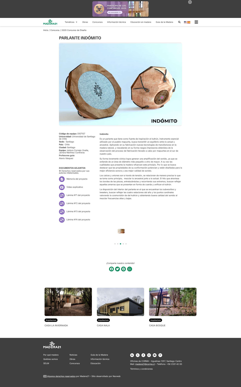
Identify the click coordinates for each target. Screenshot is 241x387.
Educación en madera (141, 22)
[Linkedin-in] (132, 355)
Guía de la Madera (164, 22)
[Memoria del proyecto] (62, 179)
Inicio (45, 30)
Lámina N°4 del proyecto (78, 219)
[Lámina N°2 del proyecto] (62, 203)
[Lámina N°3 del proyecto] (62, 212)
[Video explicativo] (62, 187)
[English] (185, 22)
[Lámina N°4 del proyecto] (62, 220)
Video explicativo (75, 187)
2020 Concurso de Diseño (74, 30)
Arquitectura (51, 320)
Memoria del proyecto (77, 179)
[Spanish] (189, 22)
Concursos (97, 22)
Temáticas (69, 22)
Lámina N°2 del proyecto (78, 203)
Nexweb (116, 376)
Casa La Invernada (56, 325)
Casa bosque (157, 325)
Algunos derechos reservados (61, 376)
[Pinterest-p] (160, 355)
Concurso (54, 30)
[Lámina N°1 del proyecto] (62, 195)
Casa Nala (103, 325)
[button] (179, 22)
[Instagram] (149, 355)
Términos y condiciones (141, 369)
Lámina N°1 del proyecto (78, 195)
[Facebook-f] (143, 355)
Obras (85, 22)
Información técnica (116, 22)
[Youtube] (155, 355)
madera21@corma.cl (145, 364)
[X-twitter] (138, 355)
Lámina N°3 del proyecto (78, 211)
